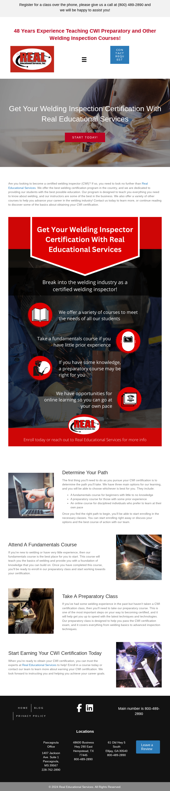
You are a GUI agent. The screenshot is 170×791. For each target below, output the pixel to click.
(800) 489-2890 (130, 5)
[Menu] (84, 59)
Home (23, 708)
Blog (39, 708)
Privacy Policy (31, 716)
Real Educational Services (39, 665)
